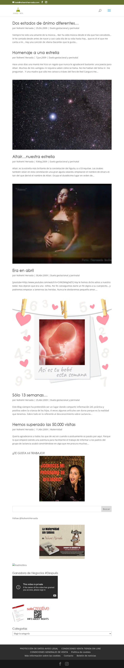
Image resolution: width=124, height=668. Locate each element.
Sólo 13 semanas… (30, 394)
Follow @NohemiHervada (25, 518)
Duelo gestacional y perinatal (64, 28)
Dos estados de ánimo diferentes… (45, 22)
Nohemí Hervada (25, 28)
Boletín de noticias (86, 655)
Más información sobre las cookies (42, 655)
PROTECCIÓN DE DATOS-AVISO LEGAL (39, 648)
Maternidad (56, 429)
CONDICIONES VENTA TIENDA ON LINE (81, 648)
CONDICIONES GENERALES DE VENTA (49, 652)
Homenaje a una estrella (35, 52)
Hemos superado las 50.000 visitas (43, 424)
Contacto (68, 655)
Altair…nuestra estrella (33, 156)
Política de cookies (81, 652)
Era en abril (23, 270)
